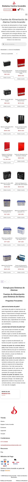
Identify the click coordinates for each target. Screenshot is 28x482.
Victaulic (3, 433)
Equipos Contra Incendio (7, 424)
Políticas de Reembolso (22, 480)
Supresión (3, 430)
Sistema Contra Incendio (14, 6)
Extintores (3, 427)
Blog (2, 452)
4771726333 (4, 441)
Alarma (2, 421)
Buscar (14, 10)
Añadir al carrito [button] (7, 77)
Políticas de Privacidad (6, 480)
